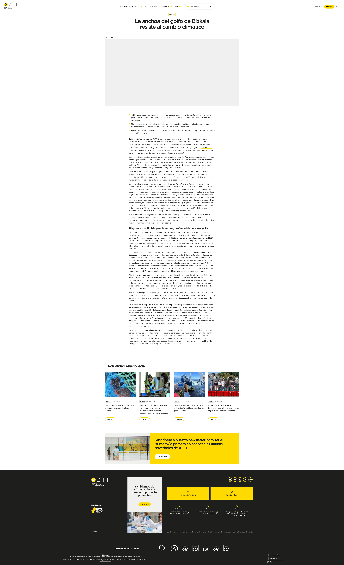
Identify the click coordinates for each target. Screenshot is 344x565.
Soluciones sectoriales (129, 7)
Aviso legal (184, 532)
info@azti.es (231, 495)
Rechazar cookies (275, 558)
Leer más (110, 419)
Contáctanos (145, 504)
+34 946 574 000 (188, 495)
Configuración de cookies (275, 562)
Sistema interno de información (243, 532)
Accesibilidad (207, 532)
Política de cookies (195, 532)
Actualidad (317, 6)
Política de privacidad (171, 532)
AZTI (176, 7)
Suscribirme (162, 457)
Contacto (329, 6)
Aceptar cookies (275, 555)
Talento (165, 7)
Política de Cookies (105, 561)
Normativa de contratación (222, 532)
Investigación (151, 7)
